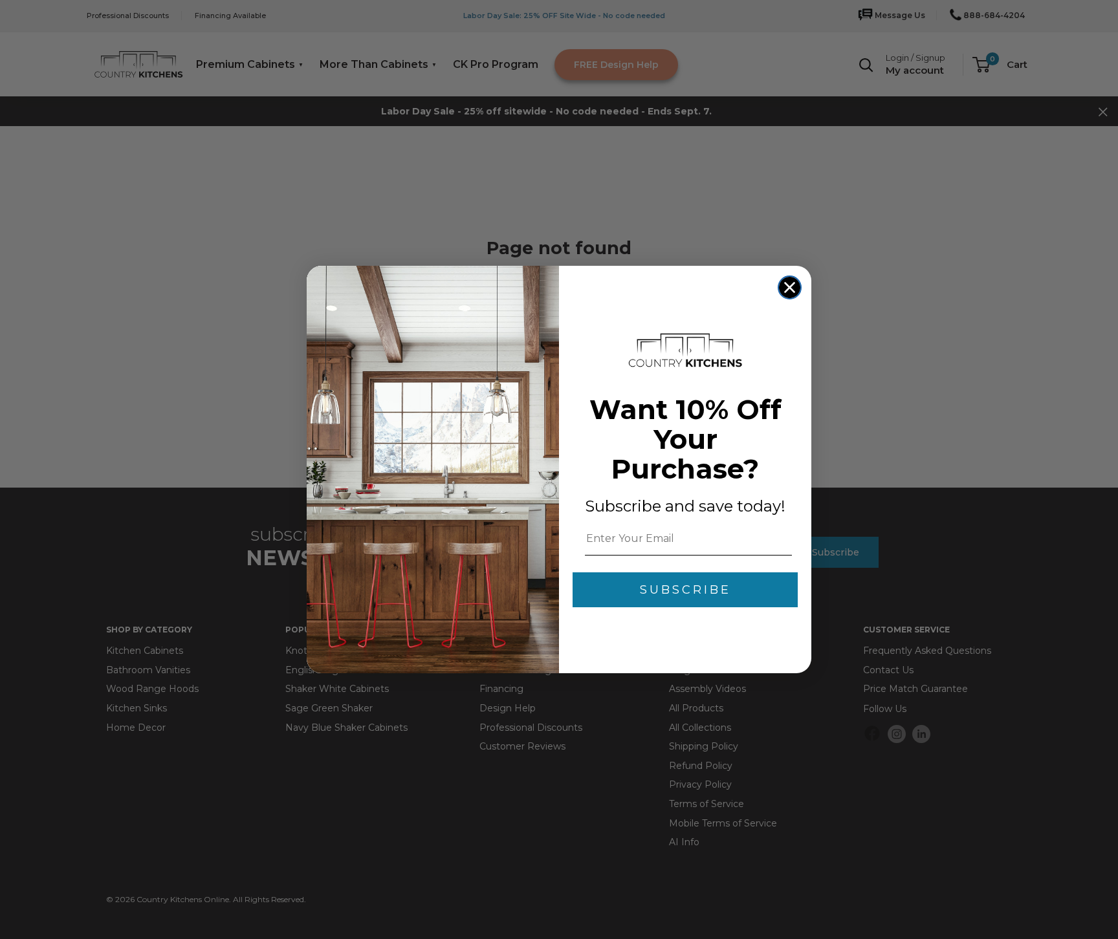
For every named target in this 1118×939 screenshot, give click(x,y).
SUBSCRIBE (685, 590)
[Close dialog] (789, 287)
